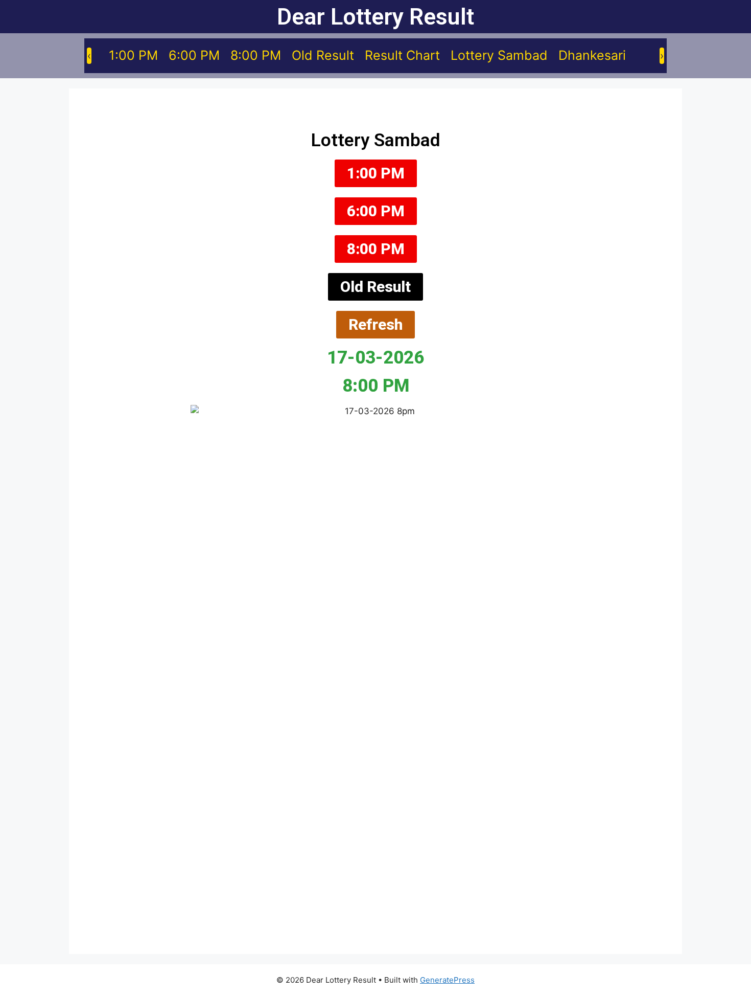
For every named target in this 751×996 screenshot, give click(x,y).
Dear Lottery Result (375, 16)
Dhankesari (592, 55)
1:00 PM (133, 55)
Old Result (323, 55)
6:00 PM (194, 55)
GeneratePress (447, 980)
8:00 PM (255, 55)
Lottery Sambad (499, 55)
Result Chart (402, 55)
